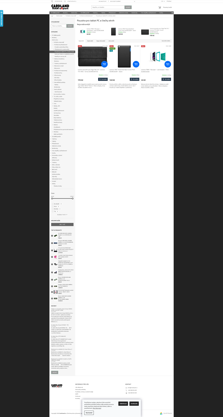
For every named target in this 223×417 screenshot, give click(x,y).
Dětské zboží (55, 160)
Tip (56, 211)
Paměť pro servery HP (60, 56)
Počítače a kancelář (59, 42)
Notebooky (57, 87)
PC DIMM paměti (56, 35)
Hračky (54, 153)
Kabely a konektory (59, 59)
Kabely (55, 108)
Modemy (54, 38)
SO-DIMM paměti (56, 136)
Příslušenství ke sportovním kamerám (64, 129)
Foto (55, 104)
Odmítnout (123, 404)
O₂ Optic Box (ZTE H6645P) (58, 336)
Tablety (56, 85)
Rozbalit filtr (61, 215)
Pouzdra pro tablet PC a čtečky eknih (64, 52)
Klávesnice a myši (59, 66)
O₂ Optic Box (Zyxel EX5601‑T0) (60, 325)
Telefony (54, 139)
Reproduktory (57, 118)
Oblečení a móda (56, 146)
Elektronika (55, 40)
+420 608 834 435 (132, 390)
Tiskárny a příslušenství (60, 63)
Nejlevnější (90, 41)
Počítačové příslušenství (60, 45)
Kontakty (77, 398)
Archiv (55, 372)
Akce (56, 206)
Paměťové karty (58, 122)
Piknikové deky (58, 186)
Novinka (57, 209)
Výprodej (54, 176)
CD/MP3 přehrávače (59, 111)
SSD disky (56, 78)
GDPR (76, 394)
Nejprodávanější (101, 41)
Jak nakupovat (103, 1)
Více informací (97, 408)
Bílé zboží (54, 169)
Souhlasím (134, 404)
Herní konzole (58, 92)
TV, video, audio (58, 96)
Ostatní (54, 181)
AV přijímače (57, 127)
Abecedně (111, 41)
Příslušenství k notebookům (62, 49)
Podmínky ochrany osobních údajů (84, 392)
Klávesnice (57, 68)
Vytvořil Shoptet (167, 413)
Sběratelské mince (57, 179)
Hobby (53, 184)
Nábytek (54, 172)
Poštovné (77, 396)
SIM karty (54, 158)
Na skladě (57, 204)
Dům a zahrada (56, 165)
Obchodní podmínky (115, 1)
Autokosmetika (56, 174)
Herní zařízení (57, 89)
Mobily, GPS (57, 106)
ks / (62, 224)
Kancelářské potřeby (59, 82)
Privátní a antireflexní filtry (61, 47)
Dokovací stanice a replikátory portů (64, 54)
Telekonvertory (58, 120)
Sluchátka (56, 115)
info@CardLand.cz (132, 388)
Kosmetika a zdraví (57, 155)
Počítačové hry (58, 73)
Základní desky (58, 101)
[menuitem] (55, 12)
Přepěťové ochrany (59, 99)
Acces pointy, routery (59, 94)
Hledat (128, 7)
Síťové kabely (58, 80)
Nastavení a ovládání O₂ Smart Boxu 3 (61, 349)
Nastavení (89, 413)
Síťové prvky (57, 75)
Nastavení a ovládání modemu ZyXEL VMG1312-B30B (61, 359)
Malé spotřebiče (58, 134)
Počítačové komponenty (60, 71)
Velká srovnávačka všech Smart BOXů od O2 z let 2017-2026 (61, 309)
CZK (162, 1)
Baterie (56, 125)
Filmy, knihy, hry (56, 167)
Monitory (56, 61)
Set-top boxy (57, 113)
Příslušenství (55, 144)
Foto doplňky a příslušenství (59, 151)
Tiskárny (54, 162)
